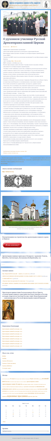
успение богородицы (14, 393)
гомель (24, 381)
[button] (49, 3)
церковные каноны (23, 393)
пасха (17, 389)
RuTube (4, 356)
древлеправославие (33, 381)
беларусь (13, 378)
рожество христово (27, 391)
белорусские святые (20, 378)
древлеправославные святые (28, 384)
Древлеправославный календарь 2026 (12, 346)
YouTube (4, 358)
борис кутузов (34, 378)
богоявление (27, 378)
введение (40, 378)
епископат (4, 386)
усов (10, 393)
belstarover (14, 46)
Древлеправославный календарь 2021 (12, 334)
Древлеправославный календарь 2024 (12, 341)
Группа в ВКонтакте (7, 361)
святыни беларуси (40, 391)
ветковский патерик (13, 381)
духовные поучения (38, 384)
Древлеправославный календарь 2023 (12, 338)
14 (32, 412)
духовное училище (11, 153)
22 (39, 414)
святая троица (34, 391)
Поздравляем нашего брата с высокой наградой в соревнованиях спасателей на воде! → (38, 159)
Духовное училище (20, 151)
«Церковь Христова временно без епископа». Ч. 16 (15, 281)
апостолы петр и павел (6, 378)
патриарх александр (29, 389)
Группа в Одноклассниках (9, 363)
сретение (45, 391)
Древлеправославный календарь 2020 (12, 331)
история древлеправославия (15, 386)
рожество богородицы (18, 391)
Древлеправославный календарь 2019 (12, 329)
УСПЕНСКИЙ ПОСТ (7, 278)
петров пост (35, 389)
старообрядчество (5, 393)
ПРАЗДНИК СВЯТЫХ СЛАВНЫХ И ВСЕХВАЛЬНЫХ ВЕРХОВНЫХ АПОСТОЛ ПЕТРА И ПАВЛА (25, 283)
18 (13, 414)
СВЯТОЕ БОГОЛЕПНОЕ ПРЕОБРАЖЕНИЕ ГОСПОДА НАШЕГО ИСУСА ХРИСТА (22, 276)
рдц (17, 153)
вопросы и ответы (20, 381)
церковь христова (32, 396)
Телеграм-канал (6, 368)
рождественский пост (11, 391)
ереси (7, 386)
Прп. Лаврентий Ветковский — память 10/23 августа (15, 273)
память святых (12, 389)
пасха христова (22, 389)
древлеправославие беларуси (12, 384)
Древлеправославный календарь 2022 (12, 336)
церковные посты (33, 393)
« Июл (3, 421)
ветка (7, 381)
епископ (44, 384)
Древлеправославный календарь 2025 (12, 343)
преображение (41, 389)
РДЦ (26, 151)
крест (23, 386)
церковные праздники (17, 396)
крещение (26, 386)
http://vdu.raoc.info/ (16, 61)
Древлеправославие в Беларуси (24, 2)
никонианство (32, 386)
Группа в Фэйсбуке (7, 365)
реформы (4, 391)
